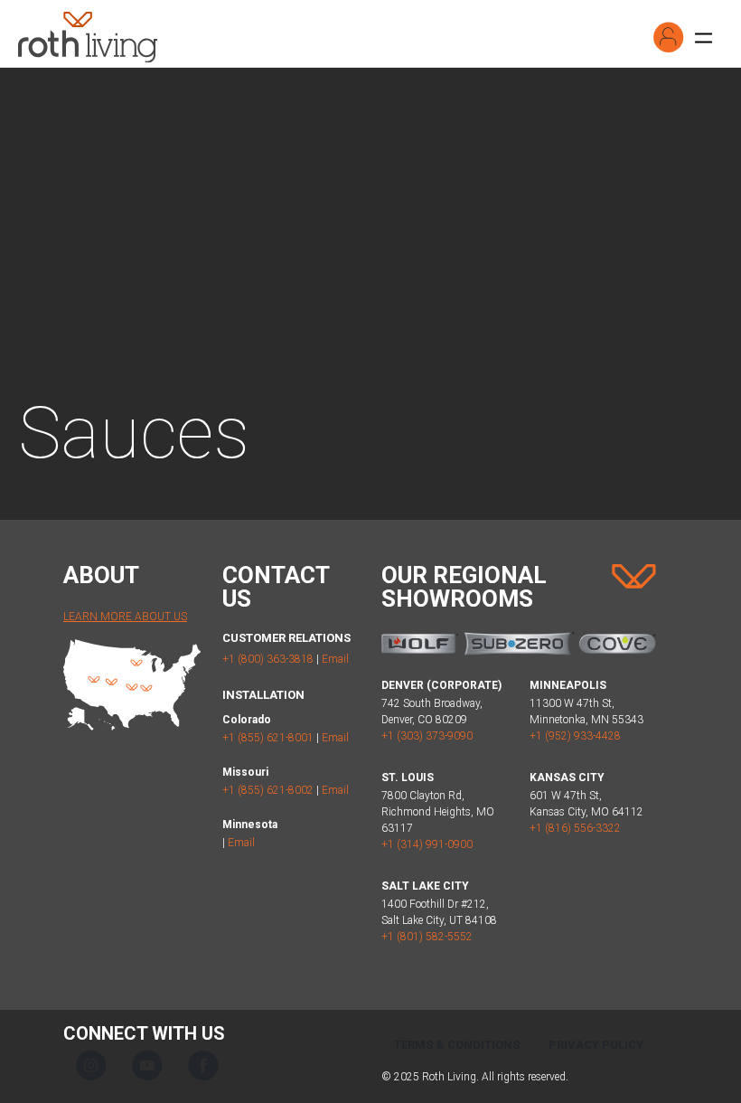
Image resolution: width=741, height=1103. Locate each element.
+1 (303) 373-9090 (427, 736)
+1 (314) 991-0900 (427, 844)
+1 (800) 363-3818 (268, 659)
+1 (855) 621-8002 (268, 790)
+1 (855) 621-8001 (268, 737)
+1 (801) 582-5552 (427, 936)
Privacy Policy (596, 1044)
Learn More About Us (125, 616)
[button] (668, 37)
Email (335, 659)
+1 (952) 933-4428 (575, 736)
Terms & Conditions (457, 1044)
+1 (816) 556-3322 (575, 828)
